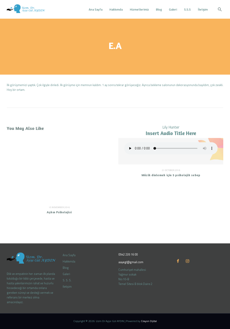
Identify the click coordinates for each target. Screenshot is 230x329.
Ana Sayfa (69, 255)
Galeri (66, 274)
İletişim (67, 286)
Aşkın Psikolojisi (59, 212)
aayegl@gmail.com (130, 262)
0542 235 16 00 (128, 254)
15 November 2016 (59, 207)
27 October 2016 (171, 170)
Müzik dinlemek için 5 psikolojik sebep (171, 175)
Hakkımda (69, 261)
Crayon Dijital (149, 321)
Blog (66, 267)
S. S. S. (67, 280)
